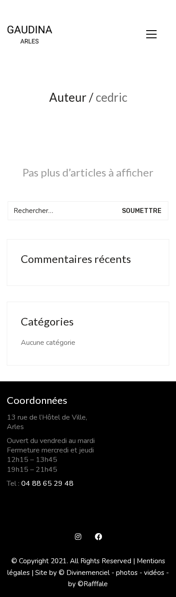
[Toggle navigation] (157, 34)
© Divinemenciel (84, 572)
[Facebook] (98, 536)
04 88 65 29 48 (47, 483)
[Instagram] (78, 536)
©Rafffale (93, 583)
